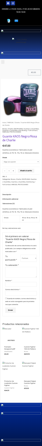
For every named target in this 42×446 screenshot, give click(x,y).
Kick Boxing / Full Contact (27, 130)
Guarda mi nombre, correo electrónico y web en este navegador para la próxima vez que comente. (20, 301)
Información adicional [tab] (10, 199)
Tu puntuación (11, 258)
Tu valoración (12, 265)
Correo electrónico (12, 289)
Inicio (4, 122)
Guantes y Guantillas (10, 130)
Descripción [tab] (6, 194)
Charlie (17, 122)
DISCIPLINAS (18, 129)
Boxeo (4, 129)
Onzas (4, 157)
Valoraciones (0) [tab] (8, 203)
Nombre (8, 280)
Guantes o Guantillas (31, 129)
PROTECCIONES (15, 132)
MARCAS (10, 122)
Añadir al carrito (26, 170)
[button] (2, 62)
